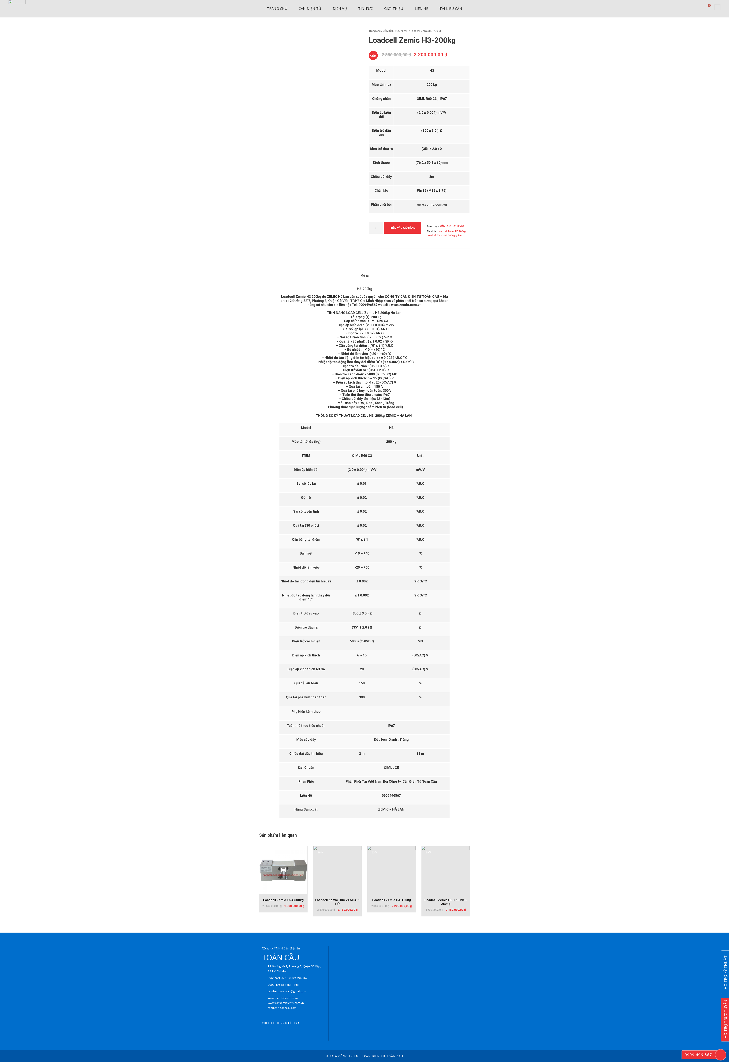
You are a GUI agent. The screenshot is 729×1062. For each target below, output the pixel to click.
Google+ (286, 1032)
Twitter (276, 1032)
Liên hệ (421, 8)
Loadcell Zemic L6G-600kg (283, 900)
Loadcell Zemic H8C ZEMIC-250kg (445, 902)
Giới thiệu (393, 8)
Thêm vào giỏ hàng (402, 227)
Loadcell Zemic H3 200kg (452, 231)
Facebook (266, 1032)
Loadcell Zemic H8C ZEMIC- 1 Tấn (337, 902)
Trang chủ (277, 8)
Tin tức (365, 8)
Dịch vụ (340, 8)
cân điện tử (310, 8)
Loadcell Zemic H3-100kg (391, 900)
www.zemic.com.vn (432, 204)
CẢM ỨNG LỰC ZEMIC (395, 30)
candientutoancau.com (282, 1008)
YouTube (297, 1032)
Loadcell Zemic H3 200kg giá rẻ (444, 235)
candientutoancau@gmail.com (287, 991)
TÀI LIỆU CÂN (450, 8)
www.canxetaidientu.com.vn (286, 1003)
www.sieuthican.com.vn (283, 998)
